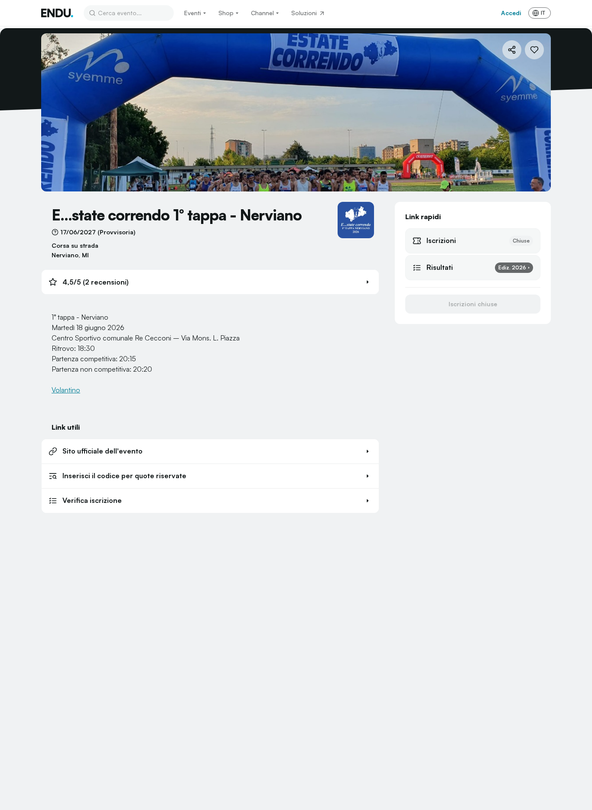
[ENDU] (57, 13)
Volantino (66, 390)
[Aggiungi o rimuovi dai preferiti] (534, 49)
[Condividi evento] (511, 49)
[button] (210, 282)
